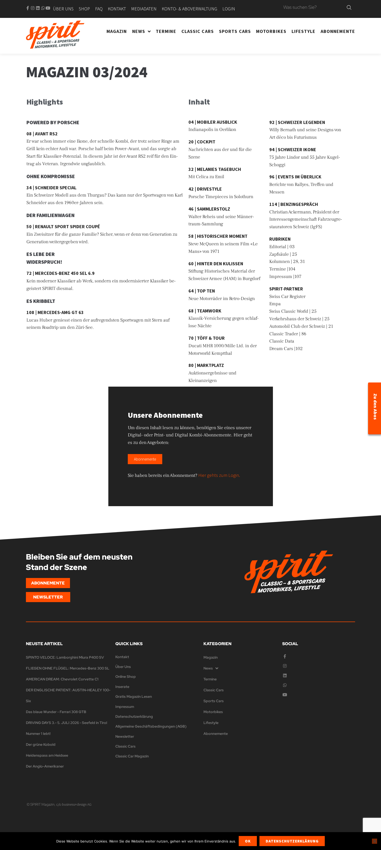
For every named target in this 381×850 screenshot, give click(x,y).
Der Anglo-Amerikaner (45, 766)
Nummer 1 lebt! (38, 733)
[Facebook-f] (28, 8)
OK (248, 841)
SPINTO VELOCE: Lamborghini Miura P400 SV (65, 657)
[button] (145, 459)
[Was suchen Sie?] (313, 7)
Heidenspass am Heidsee (47, 755)
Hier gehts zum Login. (219, 475)
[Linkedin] (38, 8)
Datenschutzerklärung (292, 841)
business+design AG (76, 804)
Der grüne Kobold (40, 744)
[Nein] (374, 841)
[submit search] (349, 7)
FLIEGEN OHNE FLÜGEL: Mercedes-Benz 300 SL (67, 668)
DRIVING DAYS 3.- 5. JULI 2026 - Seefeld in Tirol (66, 722)
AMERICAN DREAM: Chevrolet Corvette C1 (62, 679)
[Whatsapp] (43, 8)
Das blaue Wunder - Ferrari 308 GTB (56, 711)
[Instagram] (33, 8)
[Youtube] (48, 8)
